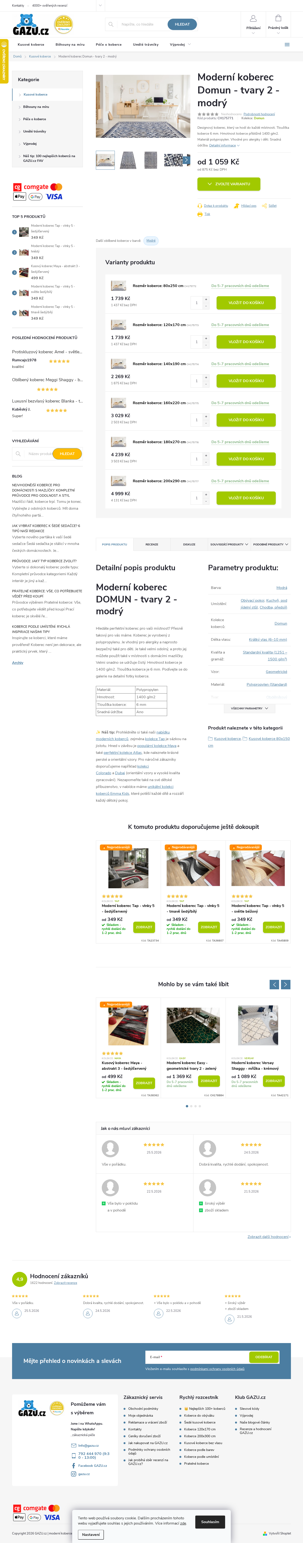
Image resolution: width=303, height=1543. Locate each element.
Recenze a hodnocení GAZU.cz (255, 1431)
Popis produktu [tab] (114, 544)
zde (183, 1523)
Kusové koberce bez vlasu (203, 1443)
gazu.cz (84, 1474)
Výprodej (30, 143)
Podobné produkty (268, 544)
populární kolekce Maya (156, 745)
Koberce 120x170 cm (200, 1429)
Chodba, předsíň (273, 607)
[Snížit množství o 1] (206, 306)
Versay (249, 1058)
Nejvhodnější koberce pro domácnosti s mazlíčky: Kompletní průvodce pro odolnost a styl (43, 490)
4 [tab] (200, 1106)
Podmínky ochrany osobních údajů (149, 1451)
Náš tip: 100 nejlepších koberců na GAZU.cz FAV (49, 158)
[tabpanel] (128, 892)
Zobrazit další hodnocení (268, 1236)
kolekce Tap (155, 739)
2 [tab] (191, 1106)
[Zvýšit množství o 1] (206, 299)
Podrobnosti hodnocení (259, 114)
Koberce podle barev (199, 1450)
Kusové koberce (35, 94)
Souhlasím (210, 1522)
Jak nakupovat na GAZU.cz (148, 1443)
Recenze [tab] (152, 544)
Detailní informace (222, 145)
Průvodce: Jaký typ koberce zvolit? (44, 561)
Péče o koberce (34, 119)
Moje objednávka (140, 1416)
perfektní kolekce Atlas (123, 752)
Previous (274, 984)
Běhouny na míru (36, 107)
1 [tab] (187, 1106)
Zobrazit (144, 927)
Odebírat (263, 1357)
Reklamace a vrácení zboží (147, 1422)
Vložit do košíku (246, 302)
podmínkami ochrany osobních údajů (217, 1369)
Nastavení (91, 1534)
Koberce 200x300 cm (200, 1436)
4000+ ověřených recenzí (49, 6)
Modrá (281, 587)
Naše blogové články (255, 1422)
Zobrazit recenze (65, 1283)
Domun (259, 118)
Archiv (17, 663)
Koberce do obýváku (199, 1416)
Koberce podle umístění (201, 1457)
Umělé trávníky (34, 131)
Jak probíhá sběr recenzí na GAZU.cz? (148, 1462)
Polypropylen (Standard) (267, 684)
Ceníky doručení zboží (144, 1436)
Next (285, 984)
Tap (117, 901)
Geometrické (276, 671)
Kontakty (18, 6)
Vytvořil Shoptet (280, 1533)
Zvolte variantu (232, 184)
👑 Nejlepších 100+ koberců (204, 1409)
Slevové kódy (249, 1409)
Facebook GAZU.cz (92, 1465)
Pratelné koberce (196, 1464)
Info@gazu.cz (88, 1445)
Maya (118, 1058)
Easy (182, 1058)
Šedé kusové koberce (199, 1422)
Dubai (120, 773)
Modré (151, 241)
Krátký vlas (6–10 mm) (268, 639)
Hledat (182, 24)
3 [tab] (195, 1106)
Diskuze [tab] (189, 544)
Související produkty (226, 544)
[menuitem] (31, 44)
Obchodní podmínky (143, 1409)
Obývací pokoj (252, 600)
